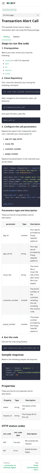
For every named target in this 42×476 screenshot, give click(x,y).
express (8, 70)
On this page (8, 15)
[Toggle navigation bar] (3, 3)
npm (7, 63)
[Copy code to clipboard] (37, 91)
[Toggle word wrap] (34, 91)
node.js (8, 60)
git (6, 67)
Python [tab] (16, 36)
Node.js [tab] (6, 36)
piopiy (7, 73)
